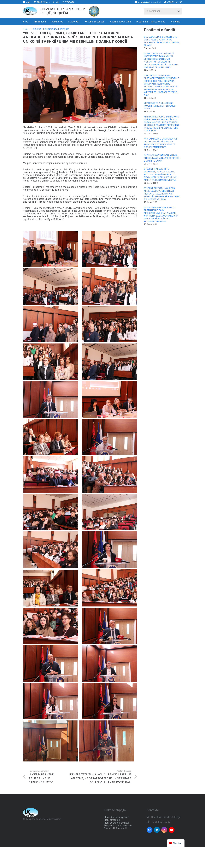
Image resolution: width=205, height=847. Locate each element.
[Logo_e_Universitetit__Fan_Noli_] (30, 11)
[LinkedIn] (157, 830)
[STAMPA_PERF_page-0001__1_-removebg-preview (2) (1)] (94, 11)
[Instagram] (164, 830)
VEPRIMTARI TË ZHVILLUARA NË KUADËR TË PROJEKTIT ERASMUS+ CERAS (160, 106)
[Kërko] (178, 11)
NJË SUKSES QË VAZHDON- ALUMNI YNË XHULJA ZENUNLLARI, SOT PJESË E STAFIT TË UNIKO (161, 158)
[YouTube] (172, 830)
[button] (41, 2)
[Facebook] (150, 830)
